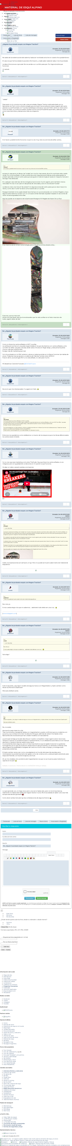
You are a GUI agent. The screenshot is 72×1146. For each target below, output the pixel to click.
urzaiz (10, 590)
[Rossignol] (3, 1142)
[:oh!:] (22, 858)
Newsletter (7, 992)
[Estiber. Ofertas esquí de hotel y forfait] (41, 1143)
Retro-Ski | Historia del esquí (12, 1083)
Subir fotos (9, 913)
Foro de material (9, 1053)
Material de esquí (9, 1039)
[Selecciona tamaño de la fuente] (25, 855)
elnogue (10, 160)
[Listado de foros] (63, 7)
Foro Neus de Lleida (10, 1061)
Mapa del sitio (8, 975)
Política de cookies (9, 981)
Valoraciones (8, 22)
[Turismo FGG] (13, 1143)
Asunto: (4, 843)
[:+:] (33, 858)
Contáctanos (7, 983)
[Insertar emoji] (67, 861)
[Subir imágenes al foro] (51, 852)
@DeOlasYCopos (30, 364)
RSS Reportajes (8, 1107)
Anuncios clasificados (10, 989)
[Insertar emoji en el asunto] (49, 845)
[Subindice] (16, 855)
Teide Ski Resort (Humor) (11, 1099)
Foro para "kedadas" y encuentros (14, 1055)
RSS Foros (7, 1111)
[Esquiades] (37, 1142)
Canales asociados (9, 1029)
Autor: (4, 831)
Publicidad (7, 988)
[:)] (10, 858)
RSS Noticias (7, 1106)
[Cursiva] (7, 855)
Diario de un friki (8, 1096)
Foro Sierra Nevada (9, 1063)
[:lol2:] (13, 858)
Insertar (8, 949)
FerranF (10, 134)
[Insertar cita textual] (33, 855)
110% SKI (6, 1079)
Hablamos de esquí (9, 1090)
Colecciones (7, 19)
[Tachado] (13, 855)
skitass (10, 711)
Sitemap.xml (7, 976)
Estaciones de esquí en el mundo (14, 1026)
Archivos (9, 922)
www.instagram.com (9, 613)
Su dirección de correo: (9, 837)
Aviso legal (7, 978)
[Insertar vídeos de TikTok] (7, 858)
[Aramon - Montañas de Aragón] (14, 1142)
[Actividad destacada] (60, 7)
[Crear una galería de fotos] (57, 855)
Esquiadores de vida (10, 1098)
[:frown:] (16, 858)
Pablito (10, 457)
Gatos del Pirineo (9, 1087)
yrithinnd (10, 518)
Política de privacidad (10, 980)
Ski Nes (6, 1076)
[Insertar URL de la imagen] (42, 855)
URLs (8, 924)
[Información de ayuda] (67, 852)
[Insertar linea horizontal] (31, 855)
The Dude (10, 339)
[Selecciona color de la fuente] (22, 855)
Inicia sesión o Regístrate (11, 38)
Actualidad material (10, 13)
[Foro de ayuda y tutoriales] (65, 7)
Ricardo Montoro (9, 1095)
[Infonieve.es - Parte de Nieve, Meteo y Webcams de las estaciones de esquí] (24, 1140)
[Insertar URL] (28, 855)
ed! (10, 680)
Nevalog (6, 1040)
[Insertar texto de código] (36, 855)
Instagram (7, 1002)
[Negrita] (5, 855)
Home (5, 1023)
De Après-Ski (7, 1074)
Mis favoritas (10, 917)
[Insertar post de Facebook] (60, 855)
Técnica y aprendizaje (10, 1056)
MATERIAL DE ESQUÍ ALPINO (23, 7)
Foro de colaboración (10, 1052)
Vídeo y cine (7, 1034)
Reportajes (7, 1028)
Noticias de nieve (9, 1024)
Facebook (7, 999)
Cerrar (2, 949)
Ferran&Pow (7, 1093)
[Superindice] (19, 855)
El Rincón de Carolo (9, 1072)
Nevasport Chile (8, 1042)
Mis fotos (9, 915)
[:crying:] (25, 858)
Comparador (8, 28)
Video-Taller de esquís (10, 1117)
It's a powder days (9, 1085)
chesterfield (10, 785)
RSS (36, 810)
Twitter (6, 1000)
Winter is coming (9, 1080)
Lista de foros (18, 35)
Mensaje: (5, 850)
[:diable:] (31, 858)
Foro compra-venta (10, 25)
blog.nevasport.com (10, 991)
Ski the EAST (7, 1082)
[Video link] (45, 855)
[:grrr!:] (19, 858)
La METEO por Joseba (10, 1119)
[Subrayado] (10, 855)
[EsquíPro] (7, 1016)
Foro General (7, 1050)
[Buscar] (66, 7)
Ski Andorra (7, 1058)
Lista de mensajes (31, 35)
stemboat (10, 94)
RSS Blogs (7, 1109)
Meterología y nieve (10, 1060)
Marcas (6, 16)
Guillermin (10, 52)
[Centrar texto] (39, 855)
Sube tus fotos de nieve (11, 1037)
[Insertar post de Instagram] (62, 855)
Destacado (6, 35)
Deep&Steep (8, 1091)
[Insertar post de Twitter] (5, 858)
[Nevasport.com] (5, 4)
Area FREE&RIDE (9, 1064)
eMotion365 (7, 1120)
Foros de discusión (9, 1031)
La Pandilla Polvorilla (10, 1122)
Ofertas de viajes (9, 1036)
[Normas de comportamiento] (64, 7)
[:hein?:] (28, 858)
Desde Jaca (7, 1077)
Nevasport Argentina (10, 1043)
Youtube (6, 1004)
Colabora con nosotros (10, 984)
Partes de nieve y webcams (12, 1032)
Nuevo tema (64, 39)
